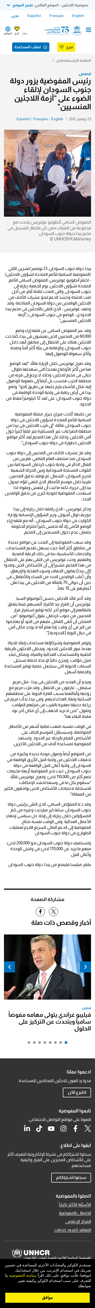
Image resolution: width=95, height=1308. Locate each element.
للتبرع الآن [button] (77, 1092)
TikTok (39, 1128)
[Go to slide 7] (33, 1044)
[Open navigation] (88, 30)
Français (56, 15)
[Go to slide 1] (64, 1044)
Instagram (63, 1128)
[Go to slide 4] (48, 1044)
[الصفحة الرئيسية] (64, 30)
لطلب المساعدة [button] (28, 47)
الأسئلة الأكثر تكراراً (75, 1204)
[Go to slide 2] (59, 1044)
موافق (47, 1297)
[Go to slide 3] (54, 1044)
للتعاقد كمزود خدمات (72, 1230)
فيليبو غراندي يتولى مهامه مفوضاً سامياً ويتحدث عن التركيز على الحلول (49, 1021)
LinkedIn (26, 1128)
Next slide (9, 966)
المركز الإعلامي (78, 1221)
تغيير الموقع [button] (23, 5)
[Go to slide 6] (38, 1044)
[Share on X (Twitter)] (53, 911)
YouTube (51, 1128)
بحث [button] (24, 33)
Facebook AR (75, 1128)
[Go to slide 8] (27, 1044)
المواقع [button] (8, 33)
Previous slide (85, 966)
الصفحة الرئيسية (78, 60)
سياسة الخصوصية (23, 1275)
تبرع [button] (17, 33)
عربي (15, 15)
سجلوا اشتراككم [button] (71, 1177)
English (78, 15)
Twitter (87, 1128)
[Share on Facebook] (40, 911)
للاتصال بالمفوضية (75, 1213)
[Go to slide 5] (43, 1044)
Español (34, 15)
